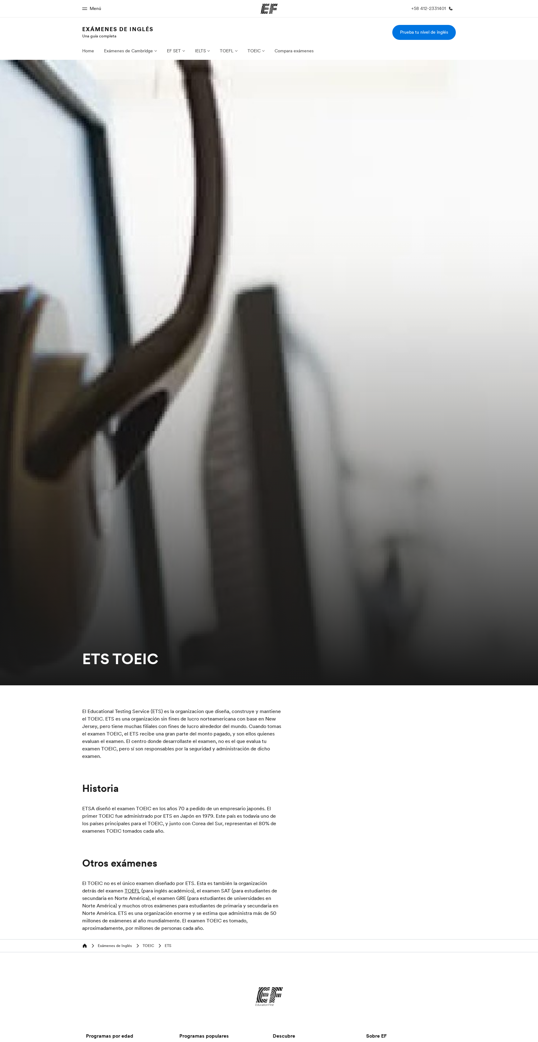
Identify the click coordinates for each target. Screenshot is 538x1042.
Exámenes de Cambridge (128, 51)
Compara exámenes (294, 51)
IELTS (200, 51)
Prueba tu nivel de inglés (424, 32)
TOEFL (227, 51)
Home (88, 51)
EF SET (174, 51)
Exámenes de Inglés (117, 29)
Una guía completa (99, 36)
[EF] (269, 996)
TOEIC (254, 51)
